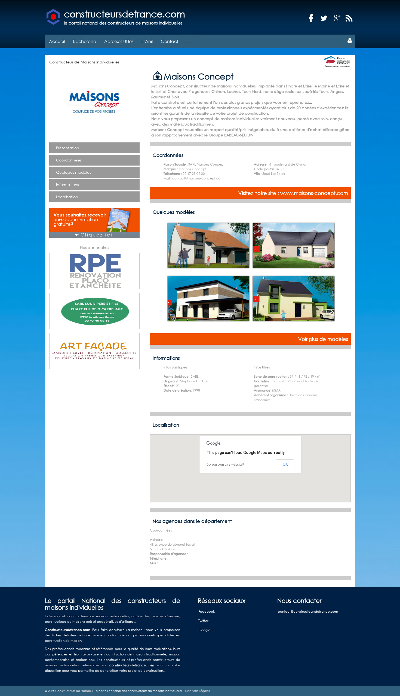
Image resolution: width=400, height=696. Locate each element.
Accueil (57, 41)
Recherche (84, 41)
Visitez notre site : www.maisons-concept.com (293, 193)
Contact (169, 41)
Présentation (67, 147)
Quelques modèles (73, 172)
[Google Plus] (337, 18)
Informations (67, 184)
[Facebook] (311, 18)
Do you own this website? (225, 464)
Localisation (67, 196)
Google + (205, 630)
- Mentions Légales (196, 691)
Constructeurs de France (73, 691)
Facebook (206, 611)
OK (285, 464)
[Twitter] (324, 18)
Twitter (203, 620)
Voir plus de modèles (323, 339)
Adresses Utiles (118, 41)
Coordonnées (68, 160)
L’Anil (147, 41)
